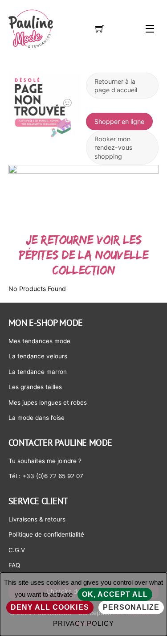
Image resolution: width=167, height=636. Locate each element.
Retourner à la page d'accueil (115, 86)
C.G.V (16, 550)
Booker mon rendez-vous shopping (113, 147)
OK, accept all (115, 594)
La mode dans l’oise (36, 417)
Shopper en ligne (119, 121)
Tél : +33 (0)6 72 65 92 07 (45, 476)
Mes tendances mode (39, 341)
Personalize (131, 607)
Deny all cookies (50, 607)
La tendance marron (37, 371)
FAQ (14, 565)
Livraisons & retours (36, 519)
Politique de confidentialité (46, 534)
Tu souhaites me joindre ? (44, 460)
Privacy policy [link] (83, 623)
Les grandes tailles (35, 386)
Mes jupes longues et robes (47, 402)
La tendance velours (37, 356)
